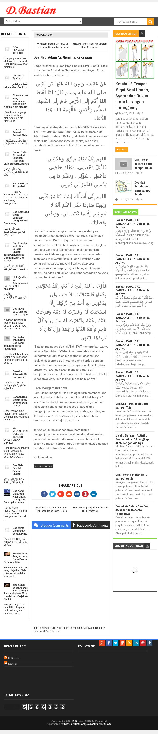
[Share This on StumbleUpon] (70, 494)
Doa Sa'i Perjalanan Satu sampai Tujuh (142, 188)
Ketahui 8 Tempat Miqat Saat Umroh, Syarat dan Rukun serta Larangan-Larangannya (132, 95)
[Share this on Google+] (61, 494)
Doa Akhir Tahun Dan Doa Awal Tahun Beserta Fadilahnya (132, 510)
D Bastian (14, 658)
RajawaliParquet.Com (98, 724)
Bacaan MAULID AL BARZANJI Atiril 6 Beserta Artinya (132, 376)
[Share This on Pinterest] (86, 494)
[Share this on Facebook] (45, 494)
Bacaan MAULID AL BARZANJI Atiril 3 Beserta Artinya (132, 223)
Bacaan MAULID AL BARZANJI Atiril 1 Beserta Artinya (132, 345)
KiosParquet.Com (74, 724)
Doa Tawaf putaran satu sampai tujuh (143, 164)
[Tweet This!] (53, 494)
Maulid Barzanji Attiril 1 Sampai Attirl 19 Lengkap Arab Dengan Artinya (132, 439)
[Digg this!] (78, 494)
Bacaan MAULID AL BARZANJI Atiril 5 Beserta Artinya (132, 317)
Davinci (12, 663)
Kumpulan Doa (44, 35)
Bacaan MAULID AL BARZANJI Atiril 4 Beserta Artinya (132, 259)
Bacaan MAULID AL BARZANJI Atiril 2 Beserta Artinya (132, 290)
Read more (122, 149)
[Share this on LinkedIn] (94, 494)
